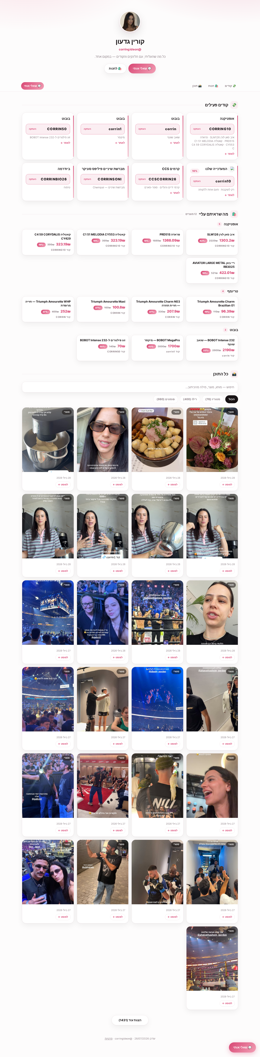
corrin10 (212, 181)
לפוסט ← (227, 484)
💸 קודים (230, 85)
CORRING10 (212, 129)
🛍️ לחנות (115, 68)
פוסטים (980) (166, 399)
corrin (157, 129)
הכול (232, 399)
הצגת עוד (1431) (130, 1020)
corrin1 (103, 129)
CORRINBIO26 (48, 179)
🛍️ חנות (213, 85)
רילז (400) (190, 399)
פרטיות (109, 1038)
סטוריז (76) (212, 399)
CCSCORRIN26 (157, 179)
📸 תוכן (197, 85)
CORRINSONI (103, 179)
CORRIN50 (48, 129)
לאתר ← (229, 153)
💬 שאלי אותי (142, 68)
